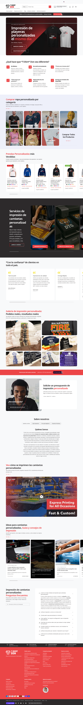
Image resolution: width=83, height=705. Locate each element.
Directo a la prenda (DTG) (65, 246)
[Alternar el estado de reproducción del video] (41, 496)
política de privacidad (10, 686)
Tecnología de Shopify (16, 700)
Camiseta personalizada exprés (30, 653)
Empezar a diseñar (18, 46)
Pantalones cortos (46, 658)
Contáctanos (45, 685)
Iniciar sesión (59, 1)
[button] (75, 6)
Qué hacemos (36, 423)
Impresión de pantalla (40, 246)
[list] (41, 128)
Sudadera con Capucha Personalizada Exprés (32, 663)
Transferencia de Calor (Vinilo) (67, 658)
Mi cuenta (26, 681)
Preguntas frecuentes (28, 684)
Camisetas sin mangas (47, 656)
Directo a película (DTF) (66, 656)
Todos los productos (47, 666)
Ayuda (53, 1)
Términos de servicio (10, 684)
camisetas (45, 653)
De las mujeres (46, 659)
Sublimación (63, 659)
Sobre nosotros (9, 681)
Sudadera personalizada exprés (30, 661)
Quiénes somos (26, 423)
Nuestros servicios (18, 11)
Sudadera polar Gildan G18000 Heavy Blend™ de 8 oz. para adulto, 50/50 (41, 182)
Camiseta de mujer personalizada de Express (31, 669)
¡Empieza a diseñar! (16, 244)
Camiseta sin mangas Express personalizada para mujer (30, 672)
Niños (44, 661)
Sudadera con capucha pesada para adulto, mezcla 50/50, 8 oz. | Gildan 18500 (56, 182)
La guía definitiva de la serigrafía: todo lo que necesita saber (67, 569)
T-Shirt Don (10, 700)
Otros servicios (64, 666)
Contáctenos (8, 683)
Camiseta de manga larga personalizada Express (29, 658)
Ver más (7, 108)
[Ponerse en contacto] (72, 6)
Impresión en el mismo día (66, 661)
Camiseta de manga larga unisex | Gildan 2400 (26, 181)
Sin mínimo (45, 662)
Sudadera (45, 654)
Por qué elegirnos (45, 423)
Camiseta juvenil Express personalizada (29, 666)
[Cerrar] (81, 371)
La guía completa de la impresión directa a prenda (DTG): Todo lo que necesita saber (42, 571)
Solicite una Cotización (19, 51)
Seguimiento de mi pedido (29, 683)
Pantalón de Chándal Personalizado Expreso (31, 675)
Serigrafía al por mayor (65, 664)
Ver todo (68, 140)
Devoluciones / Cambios (11, 689)
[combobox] (39, 6)
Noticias (26, 686)
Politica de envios (9, 687)
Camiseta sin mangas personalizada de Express (32, 655)
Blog (25, 687)
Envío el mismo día (46, 664)
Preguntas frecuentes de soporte (17, 407)
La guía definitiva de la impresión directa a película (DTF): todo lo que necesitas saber (17, 569)
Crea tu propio (9, 11)
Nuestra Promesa (56, 423)
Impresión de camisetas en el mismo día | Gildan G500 (70, 181)
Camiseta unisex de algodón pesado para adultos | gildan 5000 (12, 181)
